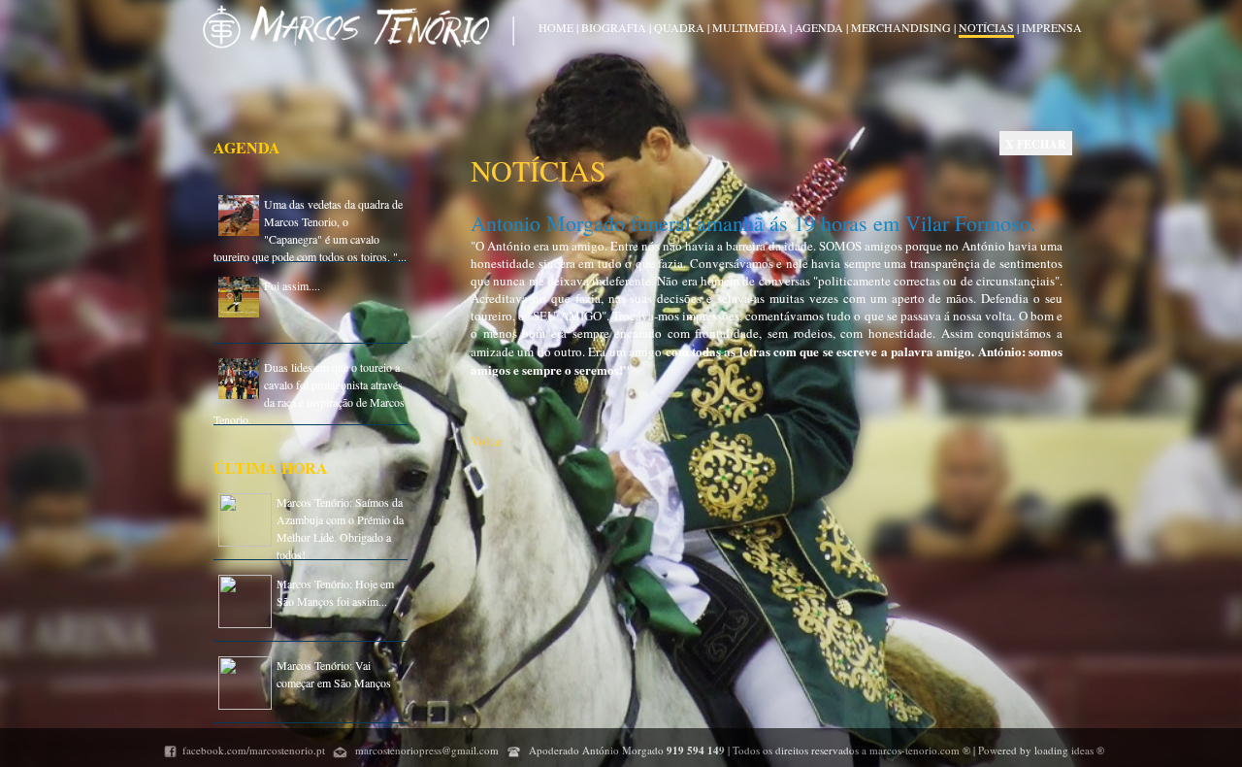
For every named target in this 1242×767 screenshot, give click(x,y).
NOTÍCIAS (986, 27)
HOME (556, 27)
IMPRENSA (1052, 27)
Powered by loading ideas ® (1039, 750)
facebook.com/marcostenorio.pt (253, 750)
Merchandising (902, 27)
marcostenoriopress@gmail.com (425, 750)
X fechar (1035, 144)
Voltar (487, 441)
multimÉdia (749, 27)
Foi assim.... (292, 285)
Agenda (819, 27)
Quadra (679, 27)
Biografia (613, 27)
